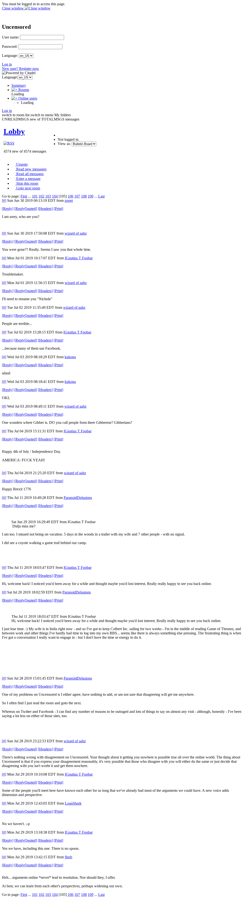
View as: (64, 144)
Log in (7, 64)
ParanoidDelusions (78, 498)
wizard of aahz (76, 233)
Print (58, 209)
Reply (7, 209)
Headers (45, 209)
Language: (10, 55)
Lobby (14, 131)
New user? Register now (20, 69)
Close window (13, 8)
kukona (70, 357)
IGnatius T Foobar (79, 258)
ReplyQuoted (25, 209)
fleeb (68, 857)
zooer (69, 200)
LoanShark (73, 803)
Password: (9, 46)
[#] (4, 200)
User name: (10, 37)
